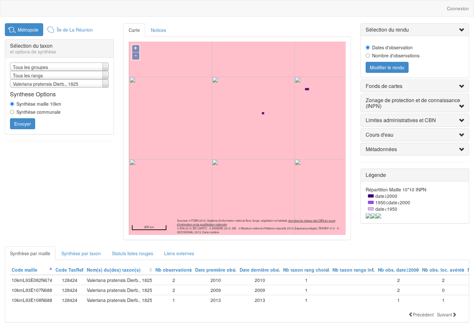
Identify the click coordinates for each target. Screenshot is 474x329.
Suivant (444, 314)
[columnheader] (32, 270)
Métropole (28, 29)
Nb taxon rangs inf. (353, 269)
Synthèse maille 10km (38, 104)
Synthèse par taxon (81, 253)
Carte (134, 30)
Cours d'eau (379, 134)
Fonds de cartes (384, 86)
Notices (158, 30)
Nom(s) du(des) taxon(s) (114, 269)
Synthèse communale (38, 112)
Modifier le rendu (387, 67)
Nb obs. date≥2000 (398, 269)
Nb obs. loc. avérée (443, 269)
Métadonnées (381, 149)
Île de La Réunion (75, 29)
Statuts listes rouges (132, 253)
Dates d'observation (392, 47)
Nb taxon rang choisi (306, 269)
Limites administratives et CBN (401, 120)
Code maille (24, 269)
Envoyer (22, 124)
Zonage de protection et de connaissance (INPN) (413, 103)
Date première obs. (215, 269)
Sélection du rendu (387, 29)
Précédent (423, 314)
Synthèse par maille (30, 253)
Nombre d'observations (396, 55)
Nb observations (173, 269)
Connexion (458, 8)
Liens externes (179, 253)
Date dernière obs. (260, 269)
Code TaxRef (69, 269)
